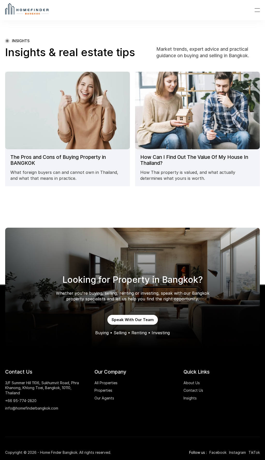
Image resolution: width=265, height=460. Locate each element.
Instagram (237, 452)
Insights (190, 398)
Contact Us (193, 390)
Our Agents (104, 398)
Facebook (217, 452)
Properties (103, 390)
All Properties (105, 383)
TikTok (254, 452)
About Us (191, 383)
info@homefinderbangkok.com (31, 408)
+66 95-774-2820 (20, 400)
